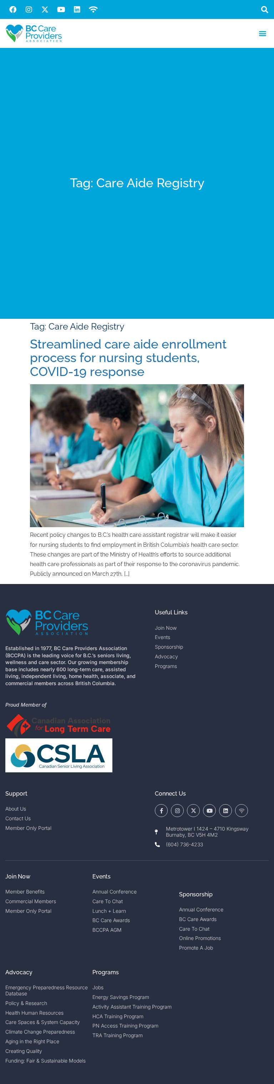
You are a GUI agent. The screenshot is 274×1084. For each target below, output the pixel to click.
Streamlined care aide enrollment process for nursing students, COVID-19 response (128, 358)
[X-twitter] (45, 10)
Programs (105, 972)
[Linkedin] (77, 10)
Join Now (17, 876)
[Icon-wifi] (241, 810)
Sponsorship (196, 894)
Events (101, 876)
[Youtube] (61, 10)
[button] (264, 9)
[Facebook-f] (161, 810)
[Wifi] (93, 10)
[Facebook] (13, 10)
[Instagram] (29, 10)
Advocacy (18, 972)
